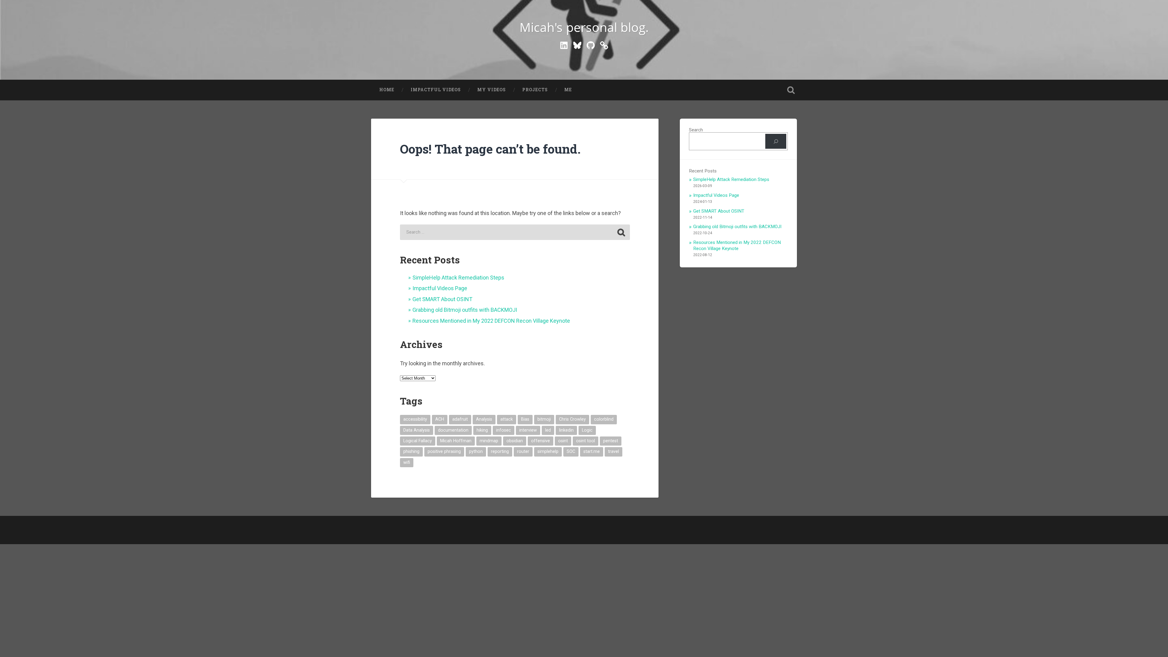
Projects (535, 89)
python (476, 451)
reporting (500, 451)
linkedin (566, 430)
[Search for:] (515, 232)
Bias (525, 419)
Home (386, 89)
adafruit (460, 419)
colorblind (604, 419)
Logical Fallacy (417, 440)
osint (563, 440)
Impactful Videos (436, 89)
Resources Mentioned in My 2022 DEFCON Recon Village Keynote (491, 321)
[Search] (775, 141)
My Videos (491, 89)
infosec (503, 430)
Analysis (484, 419)
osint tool (585, 440)
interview (528, 430)
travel (613, 451)
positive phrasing (444, 451)
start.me (591, 451)
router (523, 451)
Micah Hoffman (455, 440)
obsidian (514, 440)
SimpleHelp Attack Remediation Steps (458, 277)
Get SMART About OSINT (442, 299)
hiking (482, 430)
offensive (540, 440)
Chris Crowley (572, 419)
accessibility (415, 419)
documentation (453, 430)
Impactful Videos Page (439, 288)
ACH (439, 419)
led (548, 430)
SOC (571, 451)
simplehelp (547, 451)
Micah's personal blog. (584, 27)
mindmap (489, 440)
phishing (411, 451)
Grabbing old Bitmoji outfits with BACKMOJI (464, 310)
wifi (406, 462)
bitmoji (544, 419)
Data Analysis (416, 430)
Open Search (791, 90)
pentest (610, 440)
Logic (587, 430)
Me (568, 89)
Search (696, 130)
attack (506, 419)
